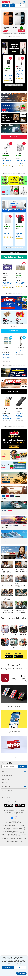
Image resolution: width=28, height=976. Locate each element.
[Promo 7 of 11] (15, 85)
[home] (5, 2)
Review (20, 967)
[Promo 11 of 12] (21, 426)
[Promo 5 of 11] (12, 85)
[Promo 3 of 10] (10, 247)
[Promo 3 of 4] (14, 326)
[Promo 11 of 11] (22, 85)
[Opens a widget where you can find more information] (21, 973)
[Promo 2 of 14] (5, 173)
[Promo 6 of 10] (14, 247)
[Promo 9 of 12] (18, 426)
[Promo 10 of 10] (21, 247)
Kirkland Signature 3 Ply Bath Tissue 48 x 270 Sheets (7, 284)
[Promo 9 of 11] (19, 85)
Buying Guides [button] (5, 786)
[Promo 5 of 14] (10, 173)
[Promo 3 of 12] (8, 426)
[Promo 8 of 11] (17, 85)
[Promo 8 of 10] (18, 247)
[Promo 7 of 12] (14, 426)
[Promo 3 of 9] (9, 36)
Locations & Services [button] (7, 790)
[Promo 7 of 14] (13, 173)
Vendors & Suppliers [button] (7, 775)
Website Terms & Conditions (17, 810)
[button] (24, 5)
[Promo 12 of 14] (21, 173)
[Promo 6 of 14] (11, 173)
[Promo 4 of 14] (8, 173)
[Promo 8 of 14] (14, 173)
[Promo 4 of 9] (11, 36)
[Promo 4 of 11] (10, 85)
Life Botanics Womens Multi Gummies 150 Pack (6, 417)
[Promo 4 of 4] (16, 326)
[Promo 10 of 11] (20, 85)
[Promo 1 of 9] (6, 36)
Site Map (5, 810)
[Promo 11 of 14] (19, 173)
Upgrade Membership (5, 679)
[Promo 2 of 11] (7, 85)
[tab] (14, 771)
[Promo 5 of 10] (13, 247)
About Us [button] (4, 771)
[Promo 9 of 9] (19, 36)
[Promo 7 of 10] (16, 247)
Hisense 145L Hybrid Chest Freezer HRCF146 (8, 233)
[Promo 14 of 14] (24, 173)
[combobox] (12, 6)
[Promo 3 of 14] (6, 173)
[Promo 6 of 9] (14, 36)
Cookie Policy (19, 812)
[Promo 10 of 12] (19, 426)
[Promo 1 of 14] (3, 173)
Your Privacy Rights (10, 812)
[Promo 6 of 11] (14, 85)
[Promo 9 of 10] (19, 247)
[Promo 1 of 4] (11, 326)
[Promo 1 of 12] (5, 426)
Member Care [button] (5, 783)
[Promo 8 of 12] (16, 426)
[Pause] (21, 36)
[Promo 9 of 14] (16, 173)
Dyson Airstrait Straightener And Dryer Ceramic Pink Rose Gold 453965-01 (20, 73)
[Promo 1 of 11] (5, 85)
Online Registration (14, 679)
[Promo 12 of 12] (23, 426)
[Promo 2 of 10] (8, 247)
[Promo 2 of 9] (8, 36)
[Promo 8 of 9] (18, 36)
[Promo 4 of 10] (11, 247)
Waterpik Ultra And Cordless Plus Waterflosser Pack (20, 162)
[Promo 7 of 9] (16, 36)
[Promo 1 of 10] (6, 247)
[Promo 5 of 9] (13, 36)
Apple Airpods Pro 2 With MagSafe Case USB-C (7, 162)
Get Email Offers (7, 763)
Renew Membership (23, 679)
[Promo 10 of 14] (18, 173)
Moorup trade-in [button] (6, 798)
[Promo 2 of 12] (6, 426)
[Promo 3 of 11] (9, 85)
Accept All (7, 967)
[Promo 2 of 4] (13, 326)
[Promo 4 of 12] (10, 426)
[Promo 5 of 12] (11, 426)
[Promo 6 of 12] (13, 426)
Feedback (19, 814)
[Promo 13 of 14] (23, 173)
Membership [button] (5, 779)
